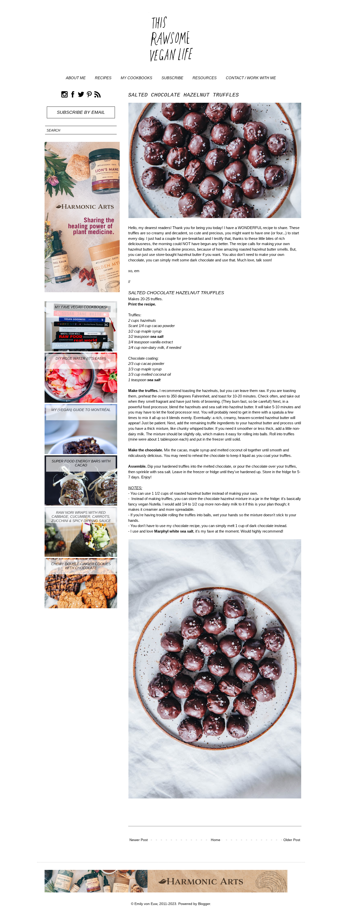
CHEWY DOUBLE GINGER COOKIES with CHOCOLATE (81, 566)
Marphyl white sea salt (173, 531)
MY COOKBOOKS (136, 78)
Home (215, 840)
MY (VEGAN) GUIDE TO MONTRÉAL (81, 410)
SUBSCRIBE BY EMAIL (81, 112)
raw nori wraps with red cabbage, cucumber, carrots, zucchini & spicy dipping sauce (81, 517)
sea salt (156, 336)
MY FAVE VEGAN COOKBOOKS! (81, 307)
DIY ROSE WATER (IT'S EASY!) (81, 358)
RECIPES (103, 78)
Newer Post (138, 840)
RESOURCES (205, 78)
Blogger (204, 904)
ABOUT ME (76, 78)
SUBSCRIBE (172, 78)
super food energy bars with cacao (81, 463)
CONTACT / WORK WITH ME (251, 78)
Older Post (291, 840)
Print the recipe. (142, 304)
